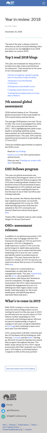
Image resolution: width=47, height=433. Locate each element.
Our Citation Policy (11, 427)
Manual (12, 424)
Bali (39, 273)
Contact (28, 429)
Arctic (14, 276)
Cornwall (16, 337)
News (33, 424)
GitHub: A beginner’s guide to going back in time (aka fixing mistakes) (23, 76)
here (7, 212)
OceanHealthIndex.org (12, 429)
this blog (10, 326)
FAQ (5, 424)
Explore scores (14, 154)
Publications (23, 424)
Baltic (30, 337)
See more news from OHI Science (20, 368)
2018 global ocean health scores (21, 86)
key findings (21, 151)
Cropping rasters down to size (20, 90)
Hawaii (34, 273)
